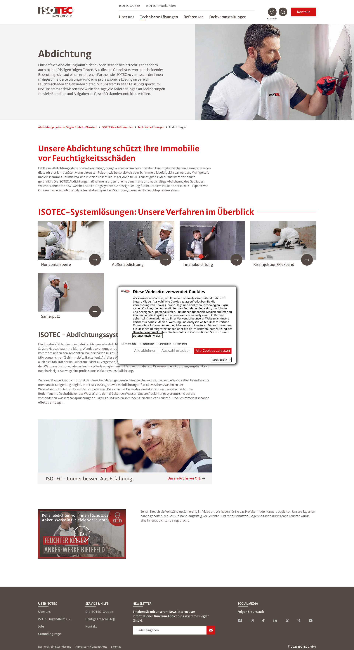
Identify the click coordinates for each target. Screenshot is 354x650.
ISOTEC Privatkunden (161, 6)
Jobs (41, 626)
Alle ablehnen (145, 350)
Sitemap (116, 646)
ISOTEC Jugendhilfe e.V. (54, 619)
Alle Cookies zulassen (213, 350)
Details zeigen (219, 359)
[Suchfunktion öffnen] (283, 12)
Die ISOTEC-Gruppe (99, 611)
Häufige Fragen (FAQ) (100, 619)
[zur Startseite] (56, 12)
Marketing (182, 343)
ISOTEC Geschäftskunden (117, 127)
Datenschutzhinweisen (147, 336)
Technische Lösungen (151, 127)
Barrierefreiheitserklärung (54, 646)
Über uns (44, 611)
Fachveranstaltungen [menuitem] (228, 17)
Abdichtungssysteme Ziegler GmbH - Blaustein (67, 127)
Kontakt (303, 12)
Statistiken (165, 343)
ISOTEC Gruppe (129, 6)
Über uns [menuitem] (126, 17)
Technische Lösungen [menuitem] (159, 17)
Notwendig (130, 343)
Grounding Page (49, 634)
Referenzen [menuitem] (194, 17)
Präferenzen (148, 343)
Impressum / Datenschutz (91, 646)
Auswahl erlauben (176, 350)
